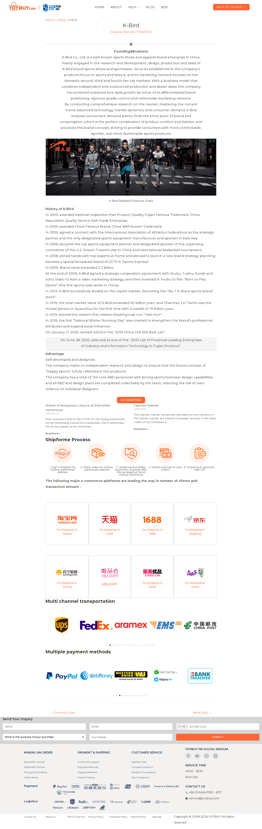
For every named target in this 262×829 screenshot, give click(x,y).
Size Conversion (140, 777)
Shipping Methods (87, 772)
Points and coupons (88, 762)
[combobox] (182, 726)
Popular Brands (122, 32)
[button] (131, 400)
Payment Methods (88, 767)
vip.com (109, 584)
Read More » (52, 433)
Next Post (202, 712)
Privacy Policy (95, 816)
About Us (50, 816)
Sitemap (156, 816)
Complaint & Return (142, 767)
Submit (218, 737)
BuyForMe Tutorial (34, 762)
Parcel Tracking (86, 777)
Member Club (139, 762)
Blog (61, 20)
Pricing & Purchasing (35, 772)
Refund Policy (138, 816)
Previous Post (62, 712)
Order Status (31, 777)
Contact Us (30, 816)
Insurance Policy (118, 816)
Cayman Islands (146, 405)
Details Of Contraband (143, 772)
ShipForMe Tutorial (34, 767)
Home (50, 20)
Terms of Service (76, 816)
